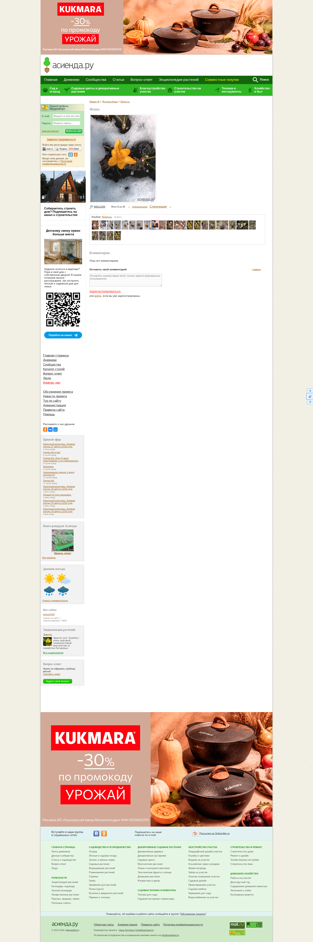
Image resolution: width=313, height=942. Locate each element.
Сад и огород (55, 90)
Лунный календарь (61, 890)
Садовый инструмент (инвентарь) (156, 898)
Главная (50, 80)
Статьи (118, 80)
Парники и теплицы (99, 897)
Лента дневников (60, 851)
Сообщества (96, 80)
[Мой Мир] (55, 429)
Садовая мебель (197, 889)
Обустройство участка (202, 847)
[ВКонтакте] (50, 429)
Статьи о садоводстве (63, 859)
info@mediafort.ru (170, 935)
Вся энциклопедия (53, 652)
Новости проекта (55, 396)
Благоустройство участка (152, 90)
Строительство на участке (187, 90)
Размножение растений (101, 872)
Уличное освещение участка (204, 876)
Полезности (59, 878)
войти (98, 295)
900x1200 (99, 206)
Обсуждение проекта (58, 391)
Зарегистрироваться (104, 291)
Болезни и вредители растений (106, 893)
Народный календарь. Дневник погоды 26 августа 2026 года (59, 487)
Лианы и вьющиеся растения (154, 868)
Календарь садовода (63, 886)
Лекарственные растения (65, 894)
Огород (93, 851)
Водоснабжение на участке (203, 897)
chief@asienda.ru (144, 930)
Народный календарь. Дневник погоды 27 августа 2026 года (59, 445)
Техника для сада (147, 894)
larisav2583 (49, 614)
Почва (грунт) (96, 889)
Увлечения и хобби (240, 890)
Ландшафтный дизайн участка (205, 851)
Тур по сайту (52, 401)
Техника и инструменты (231, 90)
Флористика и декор (149, 880)
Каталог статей (54, 369)
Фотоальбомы (110, 101)
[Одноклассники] (45, 429)
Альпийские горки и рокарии (203, 864)
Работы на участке (240, 878)
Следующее (158, 206)
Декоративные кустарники (152, 855)
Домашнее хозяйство (244, 873)
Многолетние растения (150, 864)
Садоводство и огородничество (110, 847)
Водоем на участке (198, 859)
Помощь (49, 414)
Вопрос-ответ (142, 80)
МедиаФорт (72, 930)
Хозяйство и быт (262, 90)
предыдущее (139, 206)
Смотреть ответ (51, 674)
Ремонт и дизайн (239, 855)
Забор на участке (197, 872)
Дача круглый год (240, 882)
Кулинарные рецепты (242, 894)
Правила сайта (53, 410)
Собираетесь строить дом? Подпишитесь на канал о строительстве (61, 211)
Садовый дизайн (197, 880)
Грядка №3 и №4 (51, 452)
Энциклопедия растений (179, 80)
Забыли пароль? (50, 131)
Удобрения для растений (102, 884)
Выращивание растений (102, 868)
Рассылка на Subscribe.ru (214, 833)
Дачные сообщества (62, 855)
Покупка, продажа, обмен (65, 898)
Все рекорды (49, 558)
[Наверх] (309, 390)
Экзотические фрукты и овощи (154, 872)
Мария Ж (94, 101)
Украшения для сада (199, 893)
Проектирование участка (201, 884)
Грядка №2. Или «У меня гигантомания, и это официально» (60, 459)
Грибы (92, 880)
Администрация (54, 405)
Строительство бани (241, 864)
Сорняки (93, 876)
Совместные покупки (222, 80)
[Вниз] (309, 402)
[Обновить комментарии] (309, 396)
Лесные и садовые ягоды (103, 855)
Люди (47, 378)
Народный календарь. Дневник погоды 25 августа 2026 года (59, 502)
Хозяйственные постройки (244, 859)
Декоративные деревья (150, 851)
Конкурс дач (51, 382)
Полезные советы (61, 903)
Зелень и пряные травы (102, 859)
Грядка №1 (48, 481)
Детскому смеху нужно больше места (63, 232)
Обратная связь (104, 924)
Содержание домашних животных (248, 886)
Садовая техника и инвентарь (157, 890)
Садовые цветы (146, 859)
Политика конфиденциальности (183, 924)
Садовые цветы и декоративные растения (95, 90)
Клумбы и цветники (199, 855)
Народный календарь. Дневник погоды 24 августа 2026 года (59, 510)
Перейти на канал (60, 335)
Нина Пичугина (126, 930)
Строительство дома (241, 851)
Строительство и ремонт (246, 847)
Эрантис (47, 634)
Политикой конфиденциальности (57, 162)
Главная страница (56, 355)
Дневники (71, 80)
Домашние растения (149, 876)
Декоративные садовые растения (159, 847)
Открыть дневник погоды (55, 600)
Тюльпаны (48, 466)
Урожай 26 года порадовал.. (57, 495)
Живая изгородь (197, 868)
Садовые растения (99, 864)
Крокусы (125, 101)
